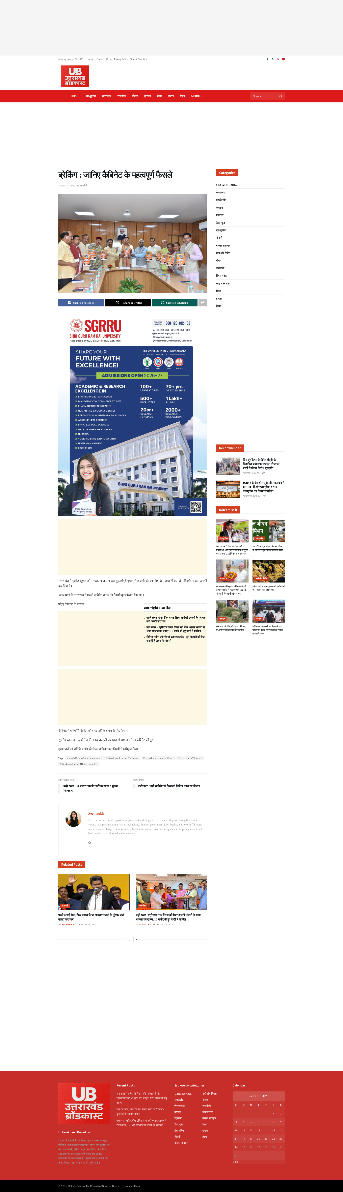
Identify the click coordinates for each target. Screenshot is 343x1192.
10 (236, 1130)
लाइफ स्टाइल (222, 283)
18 (243, 1138)
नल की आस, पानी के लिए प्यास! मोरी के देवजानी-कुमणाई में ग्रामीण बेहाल (268, 548)
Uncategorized (228, 185)
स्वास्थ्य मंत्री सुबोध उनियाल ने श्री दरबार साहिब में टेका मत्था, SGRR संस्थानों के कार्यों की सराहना (231, 589)
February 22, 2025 (255, 473)
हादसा (171, 96)
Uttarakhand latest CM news (122, 758)
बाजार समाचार (223, 245)
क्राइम (147, 96)
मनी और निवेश (223, 253)
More (195, 96)
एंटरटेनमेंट (221, 200)
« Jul (235, 1162)
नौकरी (135, 96)
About (91, 58)
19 (251, 1138)
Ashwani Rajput (132, 1185)
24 (236, 1147)
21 (266, 1138)
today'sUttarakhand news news (84, 758)
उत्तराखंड (106, 96)
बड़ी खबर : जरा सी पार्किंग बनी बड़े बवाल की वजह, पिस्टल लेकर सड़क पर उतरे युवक (267, 630)
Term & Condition (138, 58)
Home (109, 58)
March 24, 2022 (66, 185)
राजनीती (122, 96)
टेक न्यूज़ (220, 223)
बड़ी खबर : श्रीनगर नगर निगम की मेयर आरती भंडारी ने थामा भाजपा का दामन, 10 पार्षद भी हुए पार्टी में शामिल (175, 629)
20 (258, 1138)
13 (258, 1130)
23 (280, 1138)
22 (273, 1138)
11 (243, 1130)
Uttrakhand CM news (190, 758)
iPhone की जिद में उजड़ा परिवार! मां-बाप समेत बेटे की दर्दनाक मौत (231, 628)
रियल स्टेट (221, 276)
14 (266, 1130)
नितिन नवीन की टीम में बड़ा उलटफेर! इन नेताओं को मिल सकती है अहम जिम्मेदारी (175, 639)
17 (236, 1138)
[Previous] (129, 939)
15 (273, 1130)
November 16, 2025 (255, 496)
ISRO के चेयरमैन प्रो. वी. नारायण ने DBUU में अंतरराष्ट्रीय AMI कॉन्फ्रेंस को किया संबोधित (263, 486)
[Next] (136, 939)
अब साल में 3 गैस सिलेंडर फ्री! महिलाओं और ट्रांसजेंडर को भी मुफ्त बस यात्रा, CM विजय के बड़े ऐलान (232, 549)
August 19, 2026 (87, 924)
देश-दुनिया (91, 96)
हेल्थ (159, 96)
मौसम (218, 260)
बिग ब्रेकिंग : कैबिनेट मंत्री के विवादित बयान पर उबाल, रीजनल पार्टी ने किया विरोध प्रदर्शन (261, 463)
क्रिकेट (220, 215)
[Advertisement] (171, 28)
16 (280, 1130)
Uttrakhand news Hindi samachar (79, 764)
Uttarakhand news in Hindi (158, 758)
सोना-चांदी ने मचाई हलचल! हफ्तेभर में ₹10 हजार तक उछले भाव (268, 588)
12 (251, 1130)
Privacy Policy (121, 58)
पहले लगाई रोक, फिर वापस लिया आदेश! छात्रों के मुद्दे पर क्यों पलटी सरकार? (175, 619)
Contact (100, 58)
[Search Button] (281, 96)
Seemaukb (96, 813)
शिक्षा (182, 96)
